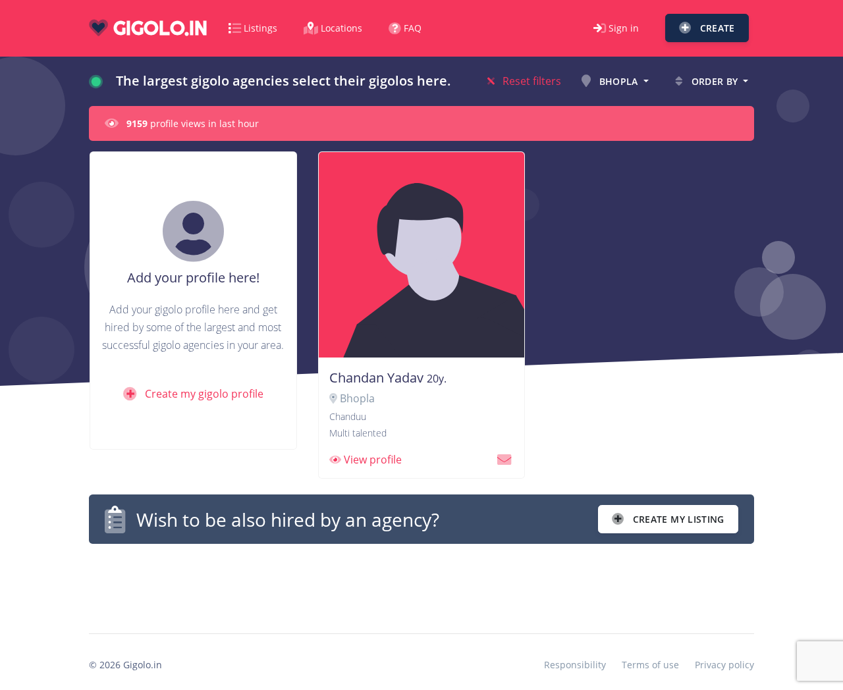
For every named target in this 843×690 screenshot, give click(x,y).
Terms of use (650, 664)
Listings (260, 28)
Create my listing (677, 519)
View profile (371, 459)
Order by (714, 81)
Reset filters (530, 81)
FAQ (413, 28)
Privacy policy (724, 664)
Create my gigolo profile (202, 393)
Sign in (624, 28)
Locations (341, 28)
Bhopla (618, 81)
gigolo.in (157, 28)
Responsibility (575, 664)
